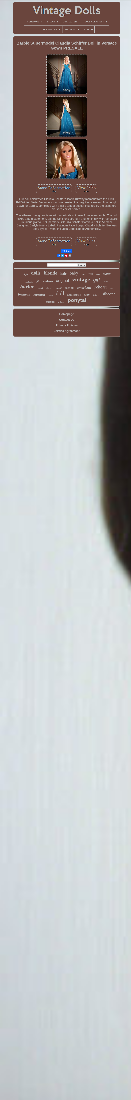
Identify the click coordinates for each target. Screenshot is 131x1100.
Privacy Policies (67, 325)
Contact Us (66, 319)
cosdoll (69, 287)
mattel (107, 273)
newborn (47, 281)
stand (40, 288)
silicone (108, 294)
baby (74, 273)
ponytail (78, 300)
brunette (24, 294)
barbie (27, 286)
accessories (74, 294)
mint (98, 274)
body (86, 294)
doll (60, 293)
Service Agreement (67, 331)
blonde (50, 272)
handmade (29, 282)
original (62, 280)
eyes (111, 288)
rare (59, 287)
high (25, 274)
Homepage (66, 314)
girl (96, 280)
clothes (49, 288)
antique (61, 302)
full (91, 273)
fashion (96, 295)
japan (105, 281)
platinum (50, 301)
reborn (100, 287)
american (84, 287)
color (83, 275)
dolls (36, 272)
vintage (81, 279)
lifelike (50, 295)
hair (63, 273)
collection (39, 294)
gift (37, 281)
